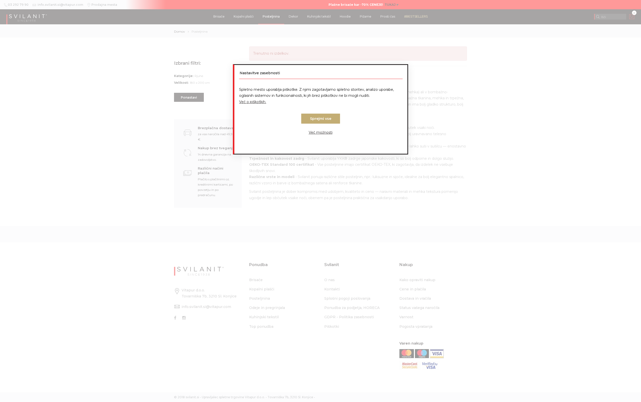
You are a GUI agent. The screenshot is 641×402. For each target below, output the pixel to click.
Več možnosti (321, 132)
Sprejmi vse (320, 118)
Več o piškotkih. (252, 102)
